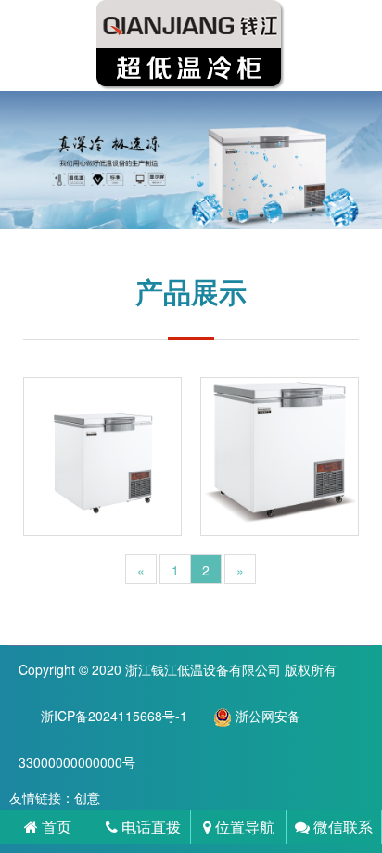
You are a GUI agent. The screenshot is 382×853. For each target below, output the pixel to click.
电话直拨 (149, 826)
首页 (54, 826)
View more (102, 456)
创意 (87, 797)
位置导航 (242, 826)
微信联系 (341, 826)
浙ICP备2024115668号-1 (114, 715)
